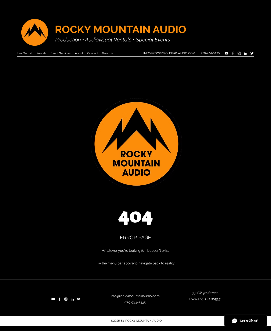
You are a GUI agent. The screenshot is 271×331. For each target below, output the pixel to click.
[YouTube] (226, 53)
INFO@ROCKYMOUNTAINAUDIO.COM (169, 53)
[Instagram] (239, 53)
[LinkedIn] (245, 53)
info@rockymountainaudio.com (135, 296)
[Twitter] (252, 53)
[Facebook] (233, 53)
